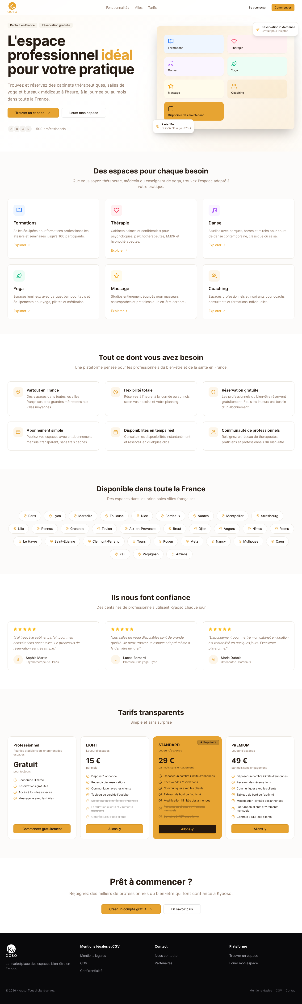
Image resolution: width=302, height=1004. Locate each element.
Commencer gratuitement (42, 829)
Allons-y (114, 829)
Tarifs (152, 7)
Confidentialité (91, 971)
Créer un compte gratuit (127, 909)
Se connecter (258, 7)
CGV (83, 963)
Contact (291, 990)
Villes (139, 7)
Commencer (283, 7)
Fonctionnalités (117, 7)
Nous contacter (167, 955)
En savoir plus (182, 909)
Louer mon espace (83, 113)
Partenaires (163, 963)
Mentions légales (93, 955)
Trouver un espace (29, 113)
